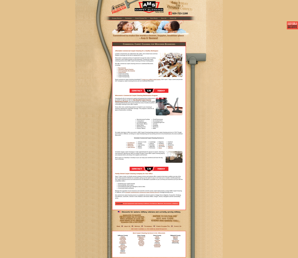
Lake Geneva (131, 147)
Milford (123, 249)
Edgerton (157, 238)
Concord (122, 240)
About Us (163, 18)
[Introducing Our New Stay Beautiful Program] (118, 8)
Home (118, 226)
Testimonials (128, 18)
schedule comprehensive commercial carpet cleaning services (142, 192)
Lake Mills (122, 248)
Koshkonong (157, 245)
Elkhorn (175, 238)
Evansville (157, 246)
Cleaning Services (117, 18)
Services (137, 226)
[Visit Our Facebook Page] (170, 13)
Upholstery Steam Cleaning (125, 69)
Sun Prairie (141, 243)
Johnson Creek (123, 246)
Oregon (141, 240)
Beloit (160, 148)
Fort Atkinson (131, 142)
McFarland (141, 239)
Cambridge (123, 238)
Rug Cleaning (122, 68)
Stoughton (141, 241)
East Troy (175, 236)
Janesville (161, 145)
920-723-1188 (180, 13)
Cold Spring (122, 239)
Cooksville (157, 244)
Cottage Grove (141, 236)
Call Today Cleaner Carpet (179, 5)
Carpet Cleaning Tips (141, 18)
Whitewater (130, 145)
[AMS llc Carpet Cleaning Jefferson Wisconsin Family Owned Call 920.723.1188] (149, 7)
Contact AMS (119, 203)
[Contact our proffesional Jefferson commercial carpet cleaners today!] (149, 93)
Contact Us (173, 18)
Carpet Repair (122, 72)
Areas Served (154, 18)
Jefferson (170, 148)
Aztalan (123, 236)
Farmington (123, 241)
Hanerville (141, 244)
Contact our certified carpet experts (151, 79)
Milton (157, 241)
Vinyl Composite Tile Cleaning (126, 70)
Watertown (130, 144)
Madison (170, 146)
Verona (141, 245)
